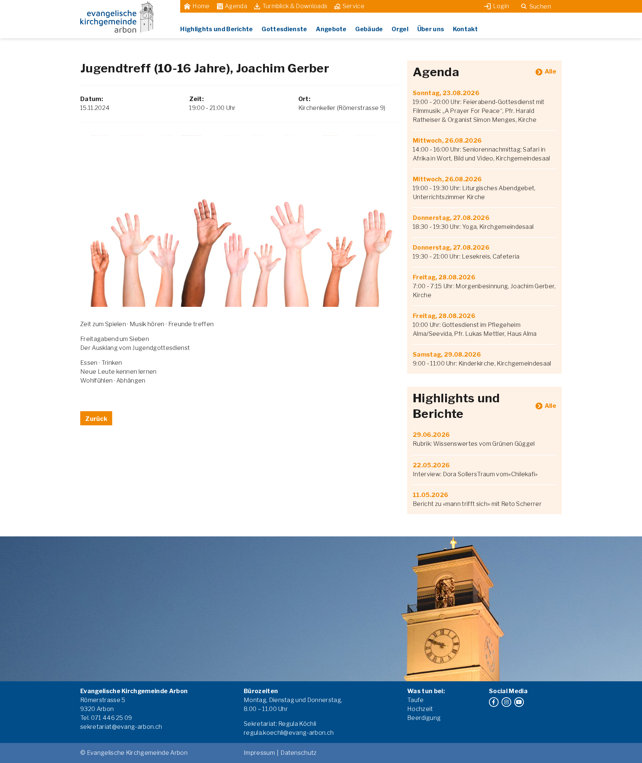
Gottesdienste (284, 29)
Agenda (236, 6)
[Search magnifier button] (524, 6)
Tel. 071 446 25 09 (106, 717)
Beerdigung (424, 717)
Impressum (259, 752)
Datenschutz (299, 752)
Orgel (400, 29)
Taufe (415, 700)
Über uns (430, 29)
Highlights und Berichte (216, 29)
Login (501, 6)
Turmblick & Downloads (295, 6)
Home (201, 6)
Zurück (96, 418)
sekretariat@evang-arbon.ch (121, 726)
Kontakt (465, 29)
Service (353, 6)
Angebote (331, 29)
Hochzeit (420, 708)
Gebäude (369, 29)
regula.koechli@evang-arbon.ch (289, 732)
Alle (550, 71)
